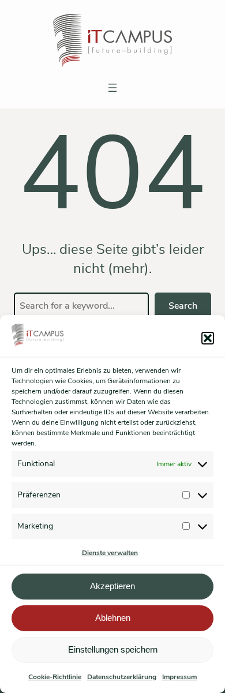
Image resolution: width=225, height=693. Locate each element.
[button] (207, 338)
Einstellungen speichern (113, 649)
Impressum (179, 676)
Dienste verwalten (110, 552)
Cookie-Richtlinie (54, 676)
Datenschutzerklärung (121, 676)
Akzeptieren (112, 586)
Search (182, 305)
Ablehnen (112, 618)
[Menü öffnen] (112, 88)
